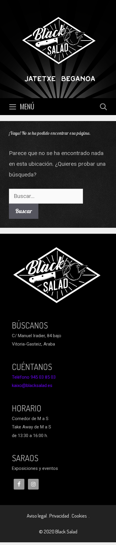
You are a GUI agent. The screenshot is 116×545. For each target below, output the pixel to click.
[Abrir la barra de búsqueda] (103, 106)
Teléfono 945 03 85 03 (34, 377)
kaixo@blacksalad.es (32, 385)
